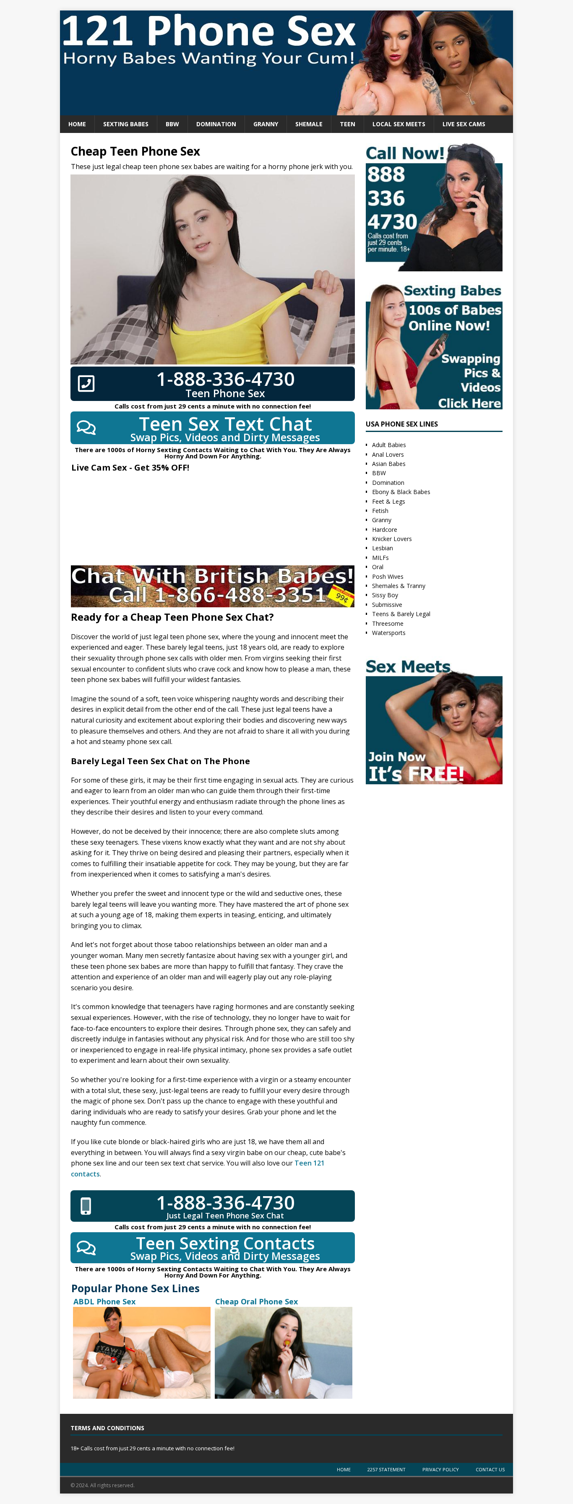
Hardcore (384, 529)
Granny (265, 124)
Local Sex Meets (398, 124)
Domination (216, 124)
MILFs (380, 558)
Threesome (388, 623)
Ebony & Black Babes (401, 492)
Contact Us (490, 1469)
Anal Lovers (388, 454)
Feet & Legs (388, 501)
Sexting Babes (125, 124)
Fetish (380, 511)
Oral (377, 567)
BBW (172, 124)
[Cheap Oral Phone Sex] (283, 1353)
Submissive (387, 605)
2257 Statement (386, 1469)
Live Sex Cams (464, 124)
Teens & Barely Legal (401, 614)
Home (77, 124)
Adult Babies (389, 445)
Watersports (389, 633)
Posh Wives (388, 576)
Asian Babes (389, 464)
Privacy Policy (440, 1469)
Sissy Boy (385, 595)
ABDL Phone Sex (104, 1301)
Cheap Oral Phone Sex (256, 1301)
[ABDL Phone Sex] (142, 1353)
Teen (347, 124)
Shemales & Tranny (398, 586)
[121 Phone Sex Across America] (286, 110)
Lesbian (382, 548)
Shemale (309, 124)
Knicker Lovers (392, 539)
